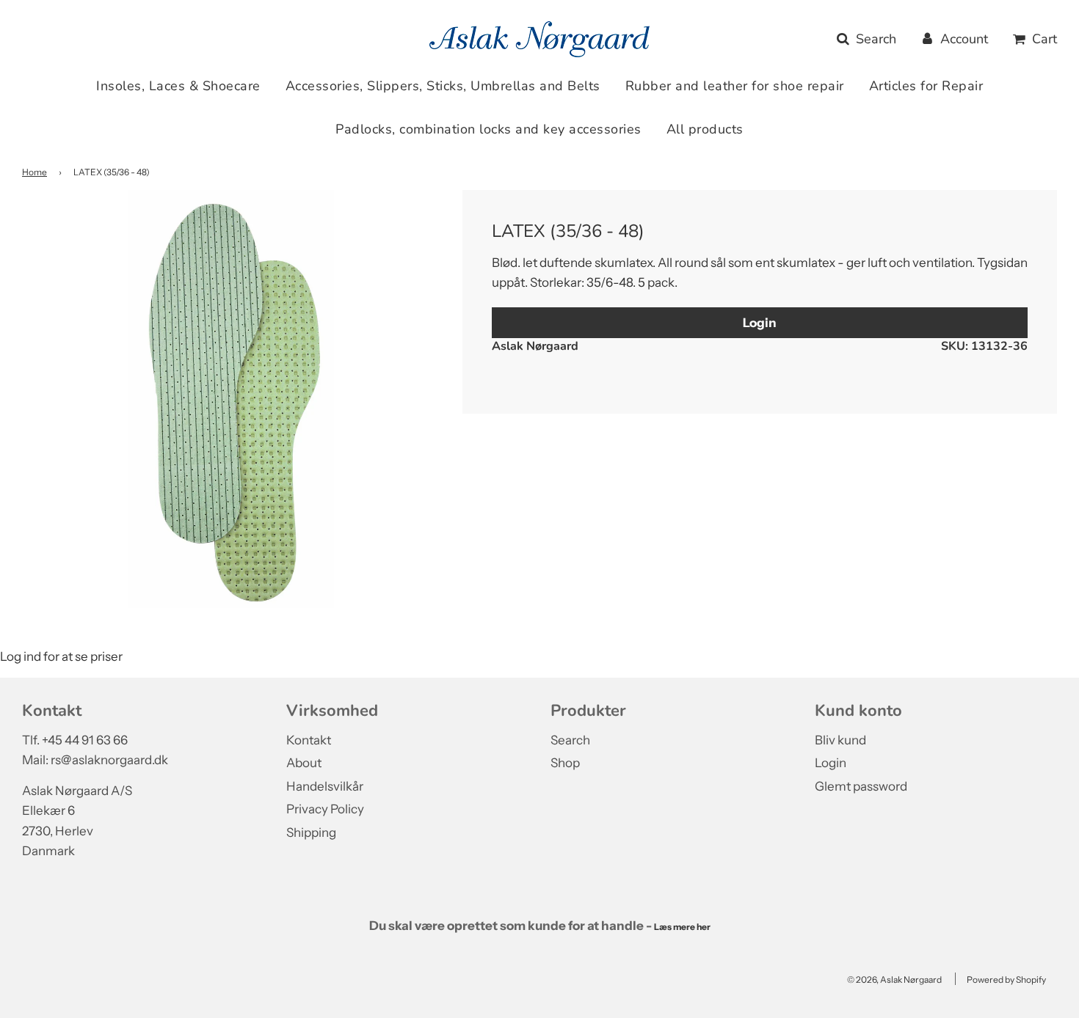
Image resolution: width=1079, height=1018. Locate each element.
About (303, 762)
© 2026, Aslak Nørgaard (894, 979)
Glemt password (861, 786)
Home (34, 171)
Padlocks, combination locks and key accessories (488, 129)
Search (570, 740)
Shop (565, 762)
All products (705, 129)
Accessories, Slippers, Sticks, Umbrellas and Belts (443, 86)
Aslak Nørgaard (535, 346)
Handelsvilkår (324, 786)
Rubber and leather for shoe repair (734, 86)
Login (760, 322)
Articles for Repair (926, 86)
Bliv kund (840, 740)
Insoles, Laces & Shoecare (178, 86)
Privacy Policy (325, 809)
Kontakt (308, 740)
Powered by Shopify (1006, 979)
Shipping (311, 832)
